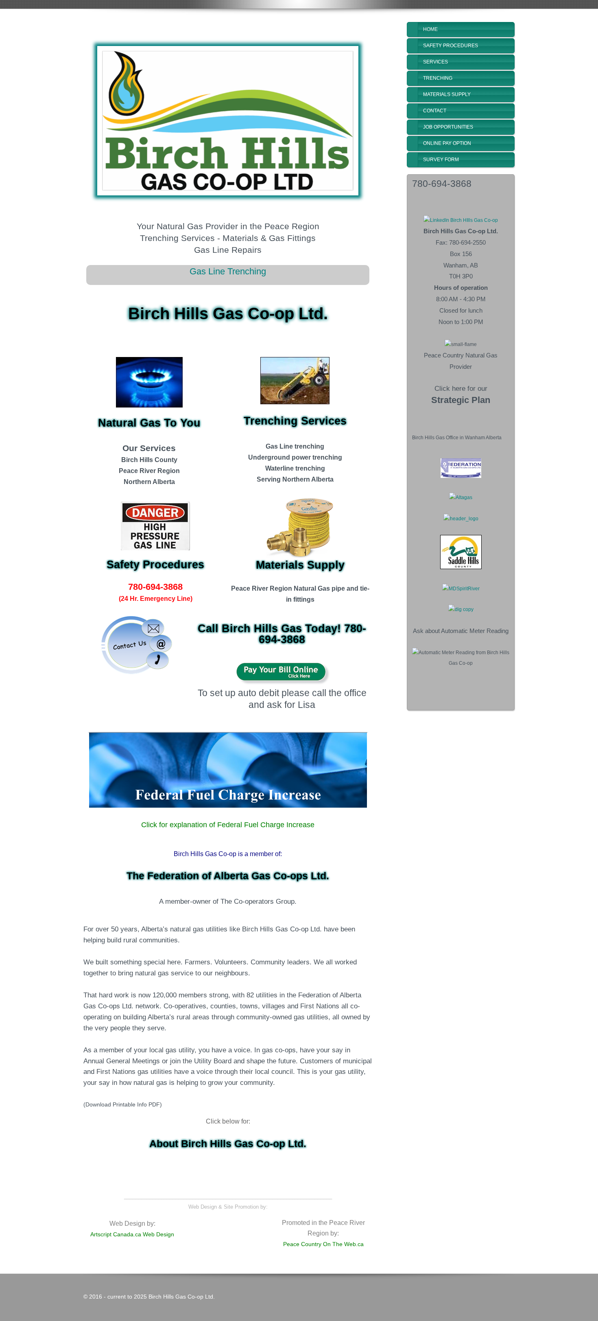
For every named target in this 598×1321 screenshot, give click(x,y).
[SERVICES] (149, 382)
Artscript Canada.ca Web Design (132, 1234)
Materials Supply (300, 565)
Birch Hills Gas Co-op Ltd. (228, 313)
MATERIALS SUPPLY (447, 94)
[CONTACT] (136, 646)
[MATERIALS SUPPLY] (300, 527)
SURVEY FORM (441, 159)
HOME (430, 29)
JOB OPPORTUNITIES (448, 127)
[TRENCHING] (295, 380)
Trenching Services (295, 421)
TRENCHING (437, 78)
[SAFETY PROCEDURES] (155, 526)
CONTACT (434, 110)
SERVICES (435, 61)
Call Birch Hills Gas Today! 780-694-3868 (282, 634)
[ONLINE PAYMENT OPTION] (282, 673)
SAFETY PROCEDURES (450, 45)
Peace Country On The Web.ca (323, 1244)
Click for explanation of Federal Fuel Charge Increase (227, 825)
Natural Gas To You (149, 423)
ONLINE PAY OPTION (447, 143)
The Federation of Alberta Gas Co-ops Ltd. (228, 875)
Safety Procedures (155, 565)
